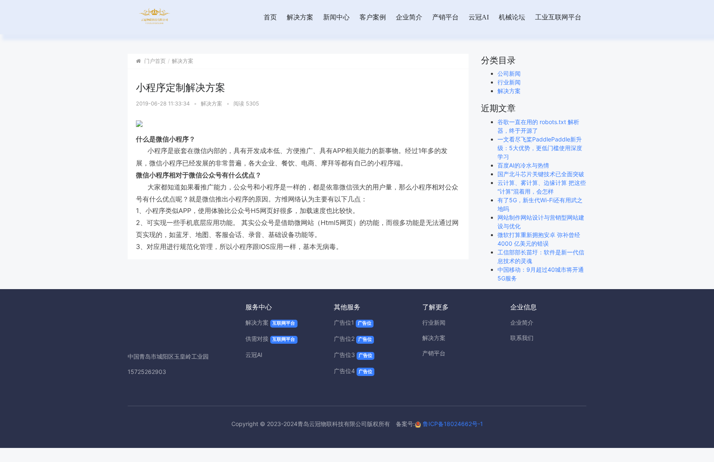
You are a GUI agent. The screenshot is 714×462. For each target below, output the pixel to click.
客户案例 (372, 17)
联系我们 (521, 337)
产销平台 (445, 17)
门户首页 (155, 60)
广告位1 (352, 322)
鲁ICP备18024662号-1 (452, 423)
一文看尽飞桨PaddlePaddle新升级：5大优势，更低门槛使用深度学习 (539, 148)
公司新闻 (509, 73)
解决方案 (300, 17)
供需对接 (270, 338)
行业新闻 (509, 82)
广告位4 (353, 370)
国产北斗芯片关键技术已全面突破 (540, 173)
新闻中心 (336, 17)
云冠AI (479, 17)
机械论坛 (512, 17)
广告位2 (353, 338)
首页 (270, 17)
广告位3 (353, 354)
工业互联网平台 (558, 17)
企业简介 (409, 17)
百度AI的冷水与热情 (523, 165)
